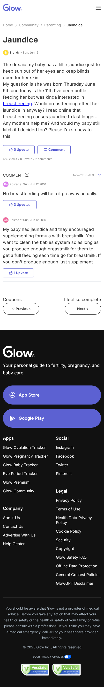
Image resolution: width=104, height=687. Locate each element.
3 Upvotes (22, 204)
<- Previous (21, 309)
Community (28, 25)
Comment (56, 149)
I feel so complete (82, 299)
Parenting (52, 25)
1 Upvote (21, 273)
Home (8, 25)
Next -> (83, 309)
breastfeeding (17, 103)
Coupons (12, 299)
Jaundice (75, 25)
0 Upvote (21, 149)
